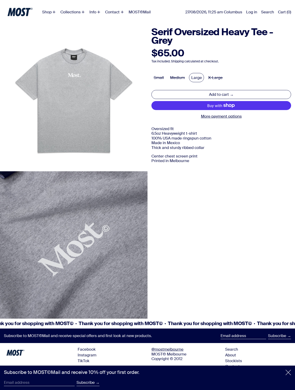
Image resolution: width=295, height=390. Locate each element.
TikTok (83, 360)
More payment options (221, 116)
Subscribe (277, 335)
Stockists (233, 360)
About (230, 355)
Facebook (87, 349)
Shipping (177, 61)
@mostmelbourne (167, 349)
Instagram (87, 355)
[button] (267, 12)
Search (231, 349)
